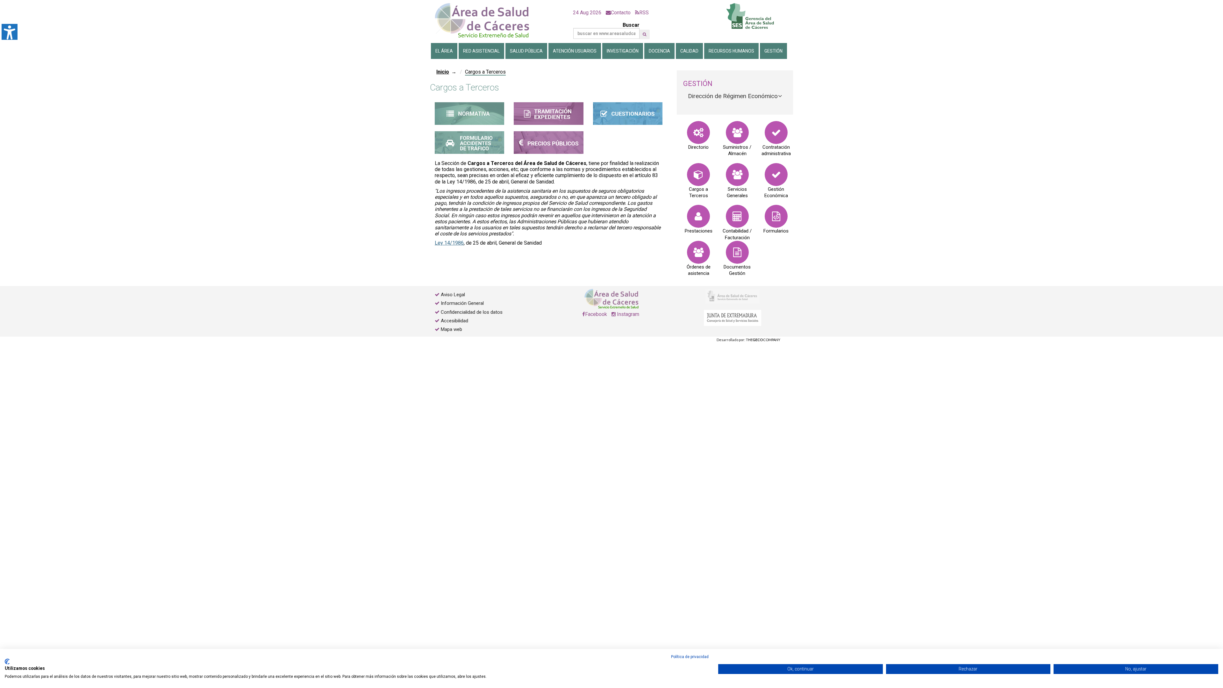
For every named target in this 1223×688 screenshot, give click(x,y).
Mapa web (451, 329)
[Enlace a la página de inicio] (487, 20)
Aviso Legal (453, 294)
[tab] (735, 96)
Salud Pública (526, 51)
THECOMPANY (763, 340)
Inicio (442, 72)
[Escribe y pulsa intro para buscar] (644, 34)
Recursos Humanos (731, 51)
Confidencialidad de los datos (472, 312)
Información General (462, 303)
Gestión (773, 51)
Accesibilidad (454, 321)
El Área (444, 51)
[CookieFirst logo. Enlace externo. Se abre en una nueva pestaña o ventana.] (7, 661)
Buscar (631, 25)
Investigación (623, 51)
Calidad (689, 51)
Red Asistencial (481, 51)
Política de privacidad (690, 657)
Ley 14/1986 (449, 243)
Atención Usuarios (575, 51)
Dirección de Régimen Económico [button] (733, 96)
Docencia (659, 51)
